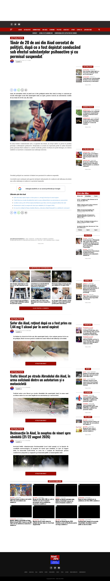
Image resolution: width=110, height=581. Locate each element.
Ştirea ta (79, 30)
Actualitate (27, 30)
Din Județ (44, 30)
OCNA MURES (52, 572)
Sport (73, 30)
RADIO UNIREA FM (73, 572)
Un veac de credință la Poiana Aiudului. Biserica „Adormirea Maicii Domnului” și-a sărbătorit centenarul (41, 208)
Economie (52, 30)
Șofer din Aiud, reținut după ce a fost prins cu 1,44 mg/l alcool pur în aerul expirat (36, 197)
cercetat (32, 238)
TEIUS (62, 572)
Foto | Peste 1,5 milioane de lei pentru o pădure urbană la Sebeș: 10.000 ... (87, 222)
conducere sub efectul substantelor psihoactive (24, 240)
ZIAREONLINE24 (82, 572)
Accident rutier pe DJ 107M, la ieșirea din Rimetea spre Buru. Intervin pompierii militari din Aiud (40, 203)
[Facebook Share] (11, 90)
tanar (57, 240)
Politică (59, 30)
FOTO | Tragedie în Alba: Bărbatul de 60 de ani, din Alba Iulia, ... (87, 200)
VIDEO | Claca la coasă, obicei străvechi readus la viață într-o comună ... (87, 205)
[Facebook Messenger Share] (15, 90)
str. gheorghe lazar (49, 240)
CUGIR (46, 572)
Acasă (20, 30)
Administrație (36, 30)
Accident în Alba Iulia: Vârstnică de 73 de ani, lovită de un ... (87, 227)
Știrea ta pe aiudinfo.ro (46, 33)
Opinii (87, 230)
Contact (34, 33)
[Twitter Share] (22, 90)
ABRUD (25, 572)
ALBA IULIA (31, 572)
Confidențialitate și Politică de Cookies (66, 33)
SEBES (57, 572)
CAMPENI (41, 572)
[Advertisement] (55, 10)
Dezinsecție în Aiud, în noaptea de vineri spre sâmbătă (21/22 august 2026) (34, 205)
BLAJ (36, 572)
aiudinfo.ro (19, 61)
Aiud (27, 238)
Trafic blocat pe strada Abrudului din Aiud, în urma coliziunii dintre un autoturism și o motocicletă (40, 200)
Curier (96, 196)
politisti (40, 240)
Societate (66, 30)
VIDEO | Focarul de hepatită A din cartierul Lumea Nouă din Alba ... (85, 210)
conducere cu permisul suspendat (45, 238)
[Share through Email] (25, 90)
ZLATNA (66, 572)
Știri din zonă (88, 30)
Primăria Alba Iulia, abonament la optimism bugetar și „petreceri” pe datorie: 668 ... (86, 216)
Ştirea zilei (80, 196)
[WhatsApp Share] (18, 90)
